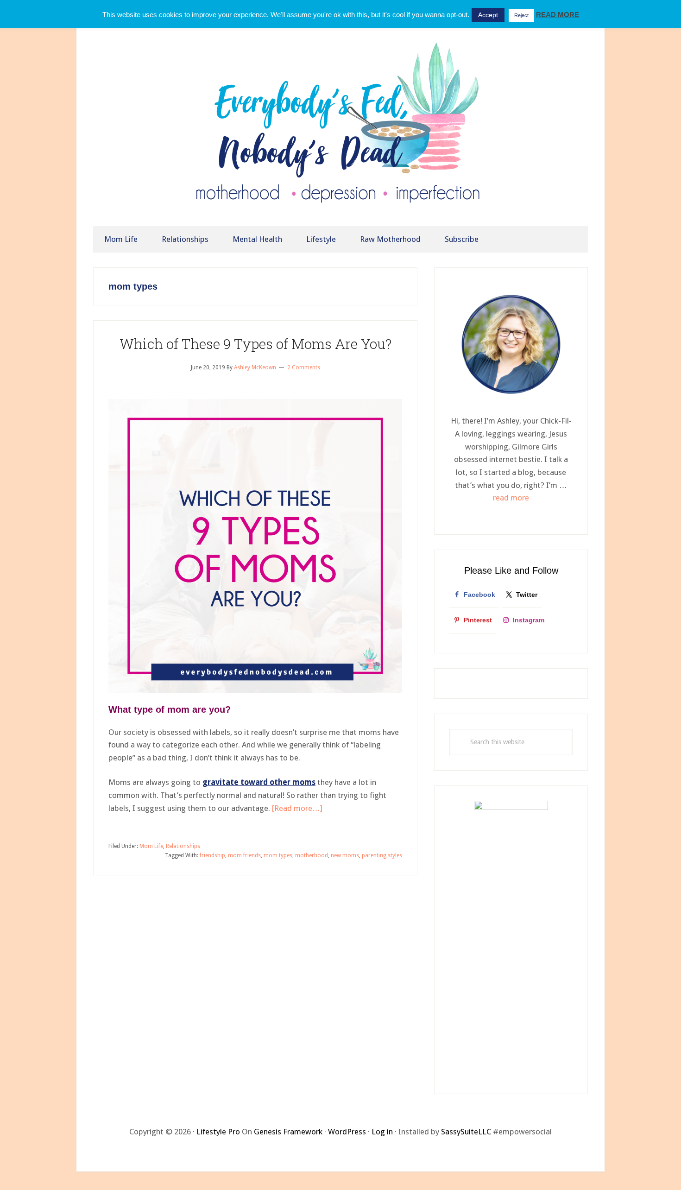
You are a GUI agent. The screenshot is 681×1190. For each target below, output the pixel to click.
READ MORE (557, 15)
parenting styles (382, 855)
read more (511, 497)
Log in (382, 1131)
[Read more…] (297, 808)
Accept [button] (488, 15)
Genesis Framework (288, 1131)
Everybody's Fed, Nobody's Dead (340, 129)
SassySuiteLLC (466, 1131)
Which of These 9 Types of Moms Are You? (255, 344)
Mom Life (151, 846)
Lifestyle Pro (218, 1131)
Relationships (183, 846)
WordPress (347, 1131)
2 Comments (303, 367)
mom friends (244, 855)
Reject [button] (521, 15)
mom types (278, 855)
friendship (212, 855)
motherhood (311, 855)
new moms (345, 855)
